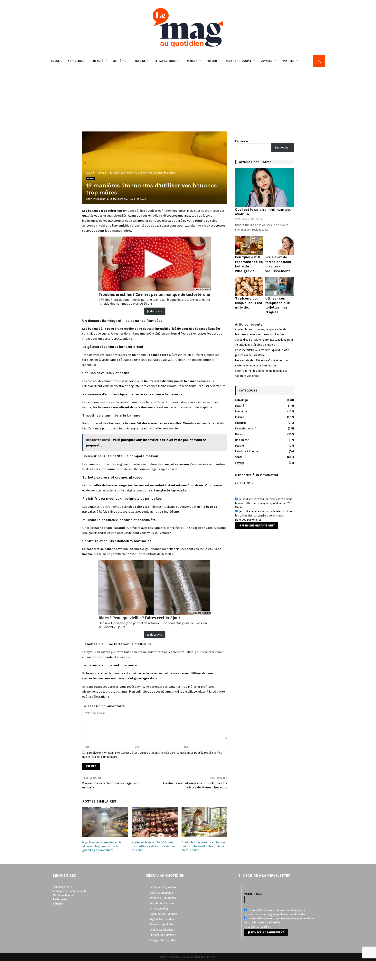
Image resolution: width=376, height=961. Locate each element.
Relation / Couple (239, 61)
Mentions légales (63, 895)
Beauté (98, 61)
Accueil (56, 61)
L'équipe (58, 903)
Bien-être (119, 61)
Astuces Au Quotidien (162, 898)
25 (260, 219)
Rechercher (242, 141)
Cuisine (140, 61)
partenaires (254, 519)
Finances (288, 61)
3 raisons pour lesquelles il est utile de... (248, 303)
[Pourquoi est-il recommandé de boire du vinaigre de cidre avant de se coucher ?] (249, 245)
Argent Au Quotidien (161, 919)
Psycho (212, 61)
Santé (238, 457)
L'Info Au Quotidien (161, 892)
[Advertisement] (188, 96)
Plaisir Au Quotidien (161, 924)
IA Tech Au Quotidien (162, 929)
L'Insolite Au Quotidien (163, 914)
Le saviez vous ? (166, 61)
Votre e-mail (244, 483)
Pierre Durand (97, 199)
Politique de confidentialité (70, 891)
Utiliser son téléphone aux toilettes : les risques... (277, 305)
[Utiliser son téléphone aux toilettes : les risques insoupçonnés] (279, 286)
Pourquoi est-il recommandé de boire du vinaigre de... (249, 264)
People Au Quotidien (162, 903)
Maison (192, 61)
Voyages (267, 61)
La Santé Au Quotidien (163, 887)
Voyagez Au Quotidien (162, 940)
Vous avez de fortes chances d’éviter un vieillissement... (278, 264)
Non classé (242, 440)
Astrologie (76, 61)
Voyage (239, 463)
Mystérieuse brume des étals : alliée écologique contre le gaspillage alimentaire (102, 846)
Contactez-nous (62, 887)
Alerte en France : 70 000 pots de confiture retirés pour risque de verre (153, 846)
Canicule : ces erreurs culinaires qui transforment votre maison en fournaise (204, 846)
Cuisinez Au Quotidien (162, 935)
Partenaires (60, 899)
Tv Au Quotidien (159, 908)
